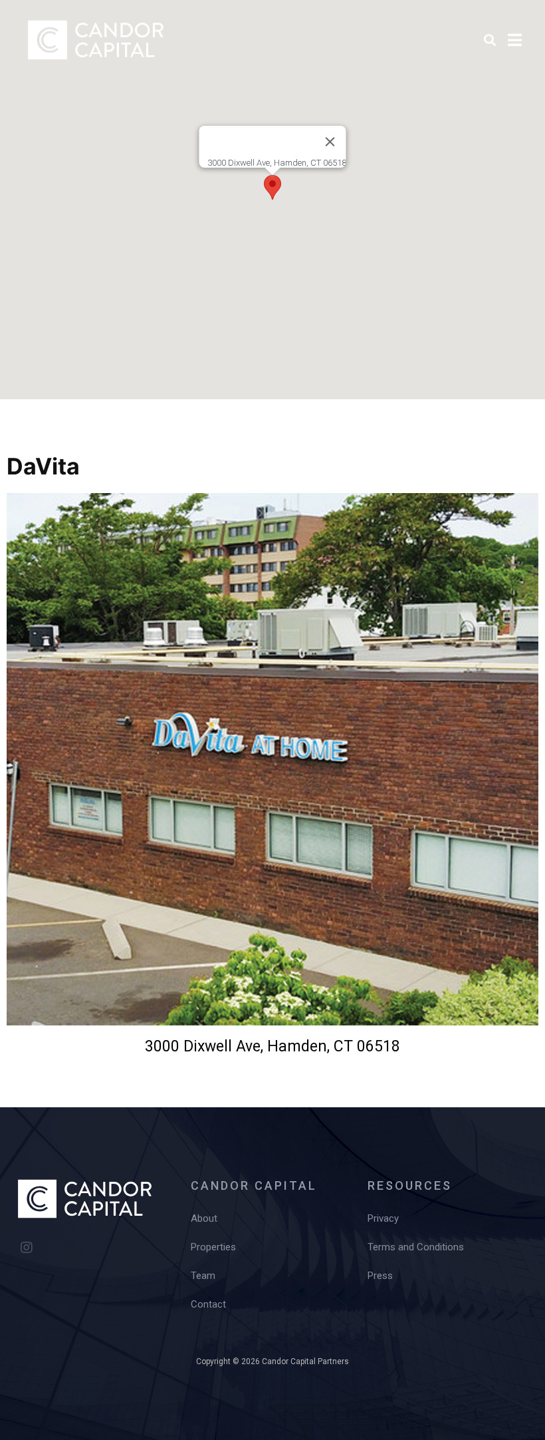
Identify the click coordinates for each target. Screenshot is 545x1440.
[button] (272, 187)
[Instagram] (26, 1247)
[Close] (330, 142)
